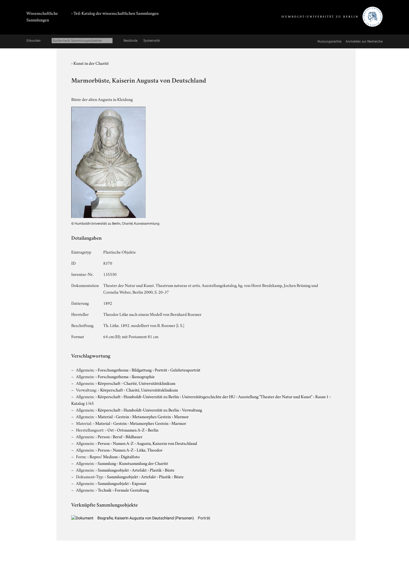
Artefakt (139, 470)
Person (104, 436)
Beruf (117, 436)
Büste (169, 470)
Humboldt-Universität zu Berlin (151, 396)
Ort (110, 430)
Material (105, 416)
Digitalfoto (130, 456)
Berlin (153, 430)
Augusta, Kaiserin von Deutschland (167, 443)
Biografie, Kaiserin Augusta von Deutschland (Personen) (145, 518)
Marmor (181, 416)
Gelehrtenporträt (185, 369)
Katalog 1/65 (82, 403)
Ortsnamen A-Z (131, 430)
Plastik (156, 470)
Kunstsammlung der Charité (143, 463)
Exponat (139, 483)
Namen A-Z (123, 443)
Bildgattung (142, 369)
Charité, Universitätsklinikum (149, 383)
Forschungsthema (113, 369)
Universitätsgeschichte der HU (208, 396)
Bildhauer (133, 436)
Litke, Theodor (149, 450)
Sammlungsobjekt (113, 470)
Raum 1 (322, 396)
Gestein (122, 416)
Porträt (161, 369)
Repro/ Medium (104, 456)
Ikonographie (143, 376)
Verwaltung (192, 410)
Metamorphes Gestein (151, 416)
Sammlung (107, 463)
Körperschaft (109, 383)
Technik (105, 490)
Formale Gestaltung (132, 490)
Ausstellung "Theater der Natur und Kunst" (275, 396)
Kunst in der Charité (91, 63)
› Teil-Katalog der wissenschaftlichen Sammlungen (115, 13)
